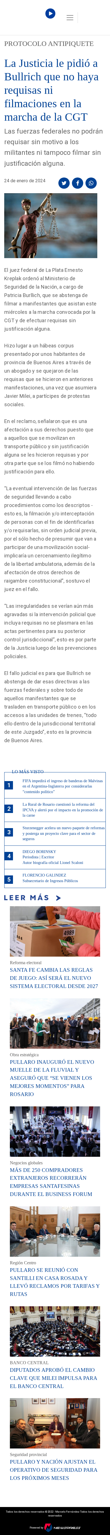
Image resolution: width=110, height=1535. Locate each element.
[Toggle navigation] (70, 17)
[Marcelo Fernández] (28, 19)
